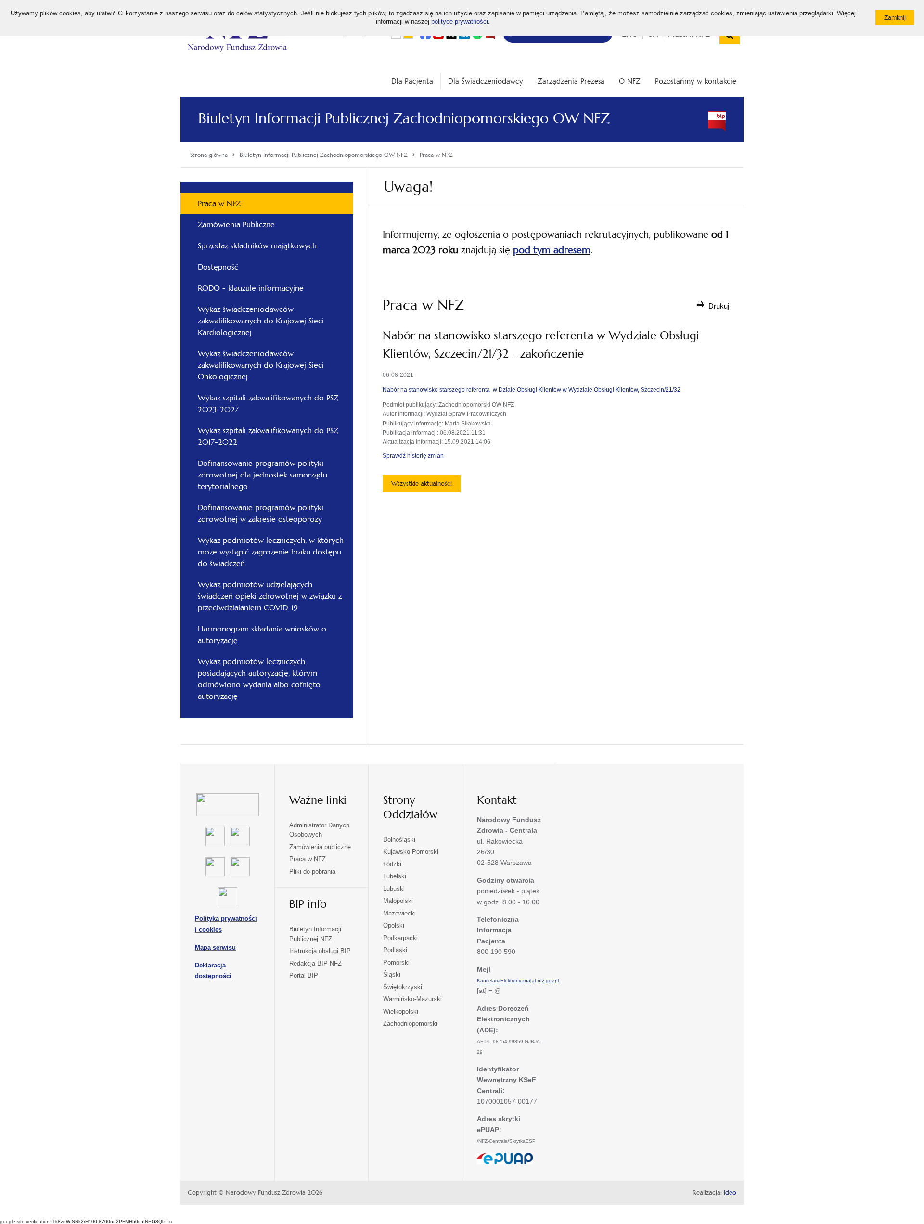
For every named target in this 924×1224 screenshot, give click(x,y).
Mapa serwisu (215, 947)
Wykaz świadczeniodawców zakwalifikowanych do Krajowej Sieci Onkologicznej (261, 365)
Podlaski (395, 949)
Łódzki (392, 864)
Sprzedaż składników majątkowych (257, 246)
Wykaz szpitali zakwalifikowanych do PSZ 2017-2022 (268, 436)
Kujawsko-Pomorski (410, 851)
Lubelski (394, 876)
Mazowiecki (399, 913)
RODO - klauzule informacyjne (251, 288)
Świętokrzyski (402, 987)
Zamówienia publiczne (320, 846)
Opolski (393, 925)
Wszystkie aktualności (421, 483)
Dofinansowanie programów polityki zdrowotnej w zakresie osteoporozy (260, 513)
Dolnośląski (399, 839)
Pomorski (396, 962)
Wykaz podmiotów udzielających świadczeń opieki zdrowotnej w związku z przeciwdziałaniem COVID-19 (270, 596)
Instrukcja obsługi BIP (320, 950)
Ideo (730, 1193)
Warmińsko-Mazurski (412, 999)
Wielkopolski (400, 1011)
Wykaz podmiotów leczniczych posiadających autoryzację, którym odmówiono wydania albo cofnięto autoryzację (259, 679)
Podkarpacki (400, 937)
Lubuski (394, 888)
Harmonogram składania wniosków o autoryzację (262, 634)
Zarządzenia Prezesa (571, 81)
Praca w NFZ (219, 203)
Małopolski (398, 900)
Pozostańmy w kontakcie (695, 81)
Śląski (391, 974)
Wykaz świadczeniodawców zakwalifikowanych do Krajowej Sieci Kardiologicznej (261, 320)
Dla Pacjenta (412, 81)
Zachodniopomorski (410, 1023)
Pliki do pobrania (312, 871)
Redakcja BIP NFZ (315, 963)
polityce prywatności (459, 21)
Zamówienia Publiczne (236, 224)
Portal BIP (303, 975)
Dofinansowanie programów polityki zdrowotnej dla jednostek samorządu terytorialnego (262, 474)
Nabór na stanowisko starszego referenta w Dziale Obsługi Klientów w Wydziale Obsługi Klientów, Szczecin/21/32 (531, 390)
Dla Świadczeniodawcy (485, 81)
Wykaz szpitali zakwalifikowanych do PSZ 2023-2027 (268, 403)
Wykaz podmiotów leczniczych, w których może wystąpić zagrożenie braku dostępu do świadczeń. (271, 551)
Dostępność (218, 267)
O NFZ (630, 81)
